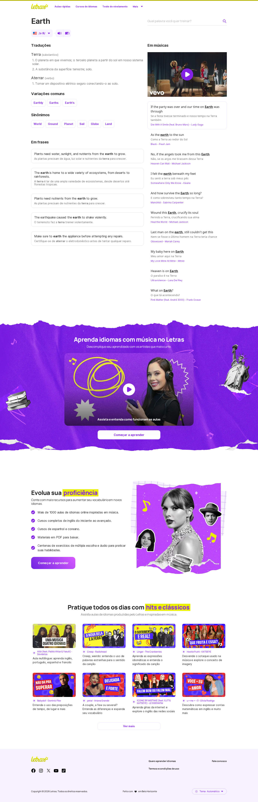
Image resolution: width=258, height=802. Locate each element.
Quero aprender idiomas (162, 761)
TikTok (63, 770)
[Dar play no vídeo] (187, 74)
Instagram (41, 770)
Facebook (33, 770)
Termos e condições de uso (164, 768)
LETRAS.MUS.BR (39, 6)
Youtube (56, 770)
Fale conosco (219, 761)
